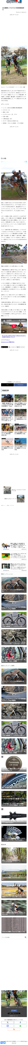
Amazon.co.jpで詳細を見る (7, 342)
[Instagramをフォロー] (7, 1025)
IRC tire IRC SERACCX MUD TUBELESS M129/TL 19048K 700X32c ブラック (14, 336)
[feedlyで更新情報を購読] (20, 1025)
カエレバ (8, 339)
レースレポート (13, 347)
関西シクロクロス (21, 347)
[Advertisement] (14, 30)
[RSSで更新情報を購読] (14, 1029)
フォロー (15, 1010)
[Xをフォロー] (7, 1022)
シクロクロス (5, 347)
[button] (25, 937)
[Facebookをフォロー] (20, 1022)
